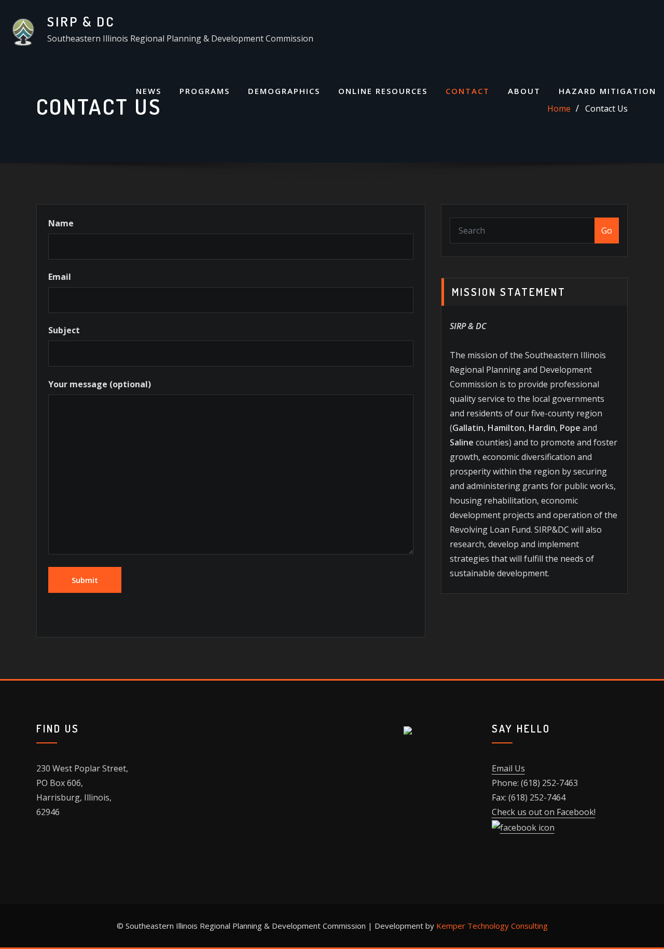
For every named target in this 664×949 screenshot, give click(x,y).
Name (61, 223)
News (148, 91)
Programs (204, 91)
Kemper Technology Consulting (492, 925)
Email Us (508, 768)
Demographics (284, 91)
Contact (468, 91)
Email (59, 276)
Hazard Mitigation (607, 91)
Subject (64, 330)
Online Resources (382, 91)
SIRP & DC (81, 21)
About (524, 91)
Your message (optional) (99, 384)
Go (606, 230)
